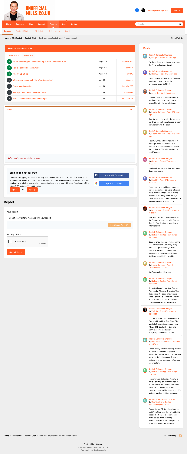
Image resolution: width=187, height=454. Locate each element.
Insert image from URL (119, 225)
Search (68, 31)
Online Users (54, 31)
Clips (31, 24)
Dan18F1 (154, 180)
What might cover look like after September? (33, 80)
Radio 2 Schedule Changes (160, 90)
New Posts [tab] (28, 55)
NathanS (155, 235)
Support (41, 24)
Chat (64, 22)
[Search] (180, 24)
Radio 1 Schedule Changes (160, 55)
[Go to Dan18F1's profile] (145, 178)
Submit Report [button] (15, 252)
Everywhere (168, 24)
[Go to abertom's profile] (145, 159)
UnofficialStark (127, 98)
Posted (167, 58)
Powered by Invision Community (93, 450)
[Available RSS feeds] (180, 436)
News (8, 24)
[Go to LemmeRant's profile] (145, 208)
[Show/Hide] (130, 109)
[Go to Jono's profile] (145, 91)
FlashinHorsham (158, 112)
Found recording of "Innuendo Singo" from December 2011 (39, 61)
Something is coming (22, 86)
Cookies (99, 444)
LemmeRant (156, 210)
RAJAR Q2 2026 (20, 74)
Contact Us (89, 444)
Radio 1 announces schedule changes (30, 98)
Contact (74, 24)
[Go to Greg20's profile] (145, 56)
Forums (53, 24)
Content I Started (23, 31)
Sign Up (177, 10)
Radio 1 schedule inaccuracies (27, 68)
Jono (153, 93)
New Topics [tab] (14, 55)
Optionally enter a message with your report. (31, 218)
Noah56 (154, 74)
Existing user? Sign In (157, 10)
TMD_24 (154, 311)
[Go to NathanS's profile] (145, 233)
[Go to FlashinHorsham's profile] (145, 110)
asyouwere (128, 92)
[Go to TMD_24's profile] (145, 309)
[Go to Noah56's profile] (145, 72)
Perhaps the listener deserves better (29, 92)
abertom (129, 68)
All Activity (39, 31)
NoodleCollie (127, 61)
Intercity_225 (127, 86)
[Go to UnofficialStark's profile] (145, 340)
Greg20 (154, 58)
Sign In (15, 189)
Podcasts (20, 24)
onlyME (130, 74)
